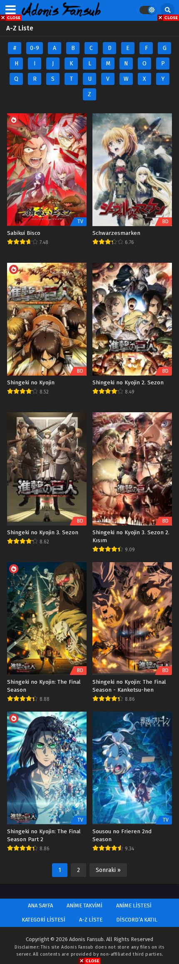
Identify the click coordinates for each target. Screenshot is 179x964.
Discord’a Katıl (136, 920)
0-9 (34, 48)
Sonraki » (108, 870)
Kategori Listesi (43, 920)
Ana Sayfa (40, 905)
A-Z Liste (90, 920)
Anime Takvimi (84, 905)
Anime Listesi (134, 905)
